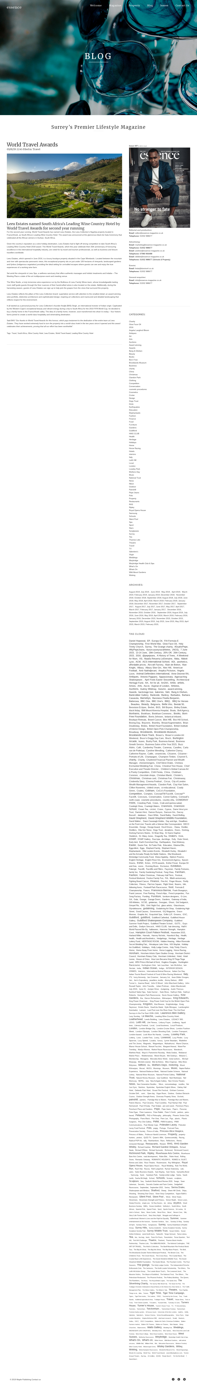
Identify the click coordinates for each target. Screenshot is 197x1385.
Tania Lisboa (181, 1234)
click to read (143, 146)
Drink (131, 404)
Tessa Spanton (179, 1237)
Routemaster (161, 1163)
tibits (140, 1293)
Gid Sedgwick (182, 902)
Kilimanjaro (166, 998)
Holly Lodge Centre (159, 947)
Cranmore (166, 806)
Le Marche (147, 1016)
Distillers (133, 830)
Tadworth (159, 1234)
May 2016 (148, 615)
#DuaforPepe (180, 646)
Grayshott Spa (155, 914)
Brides (144, 726)
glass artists (166, 905)
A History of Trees (166, 655)
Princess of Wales (136, 1134)
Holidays (132, 442)
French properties (176, 893)
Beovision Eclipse (137, 707)
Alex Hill (167, 667)
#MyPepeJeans (136, 649)
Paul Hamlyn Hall (175, 1103)
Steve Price (161, 1212)
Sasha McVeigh (141, 1178)
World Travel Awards (40, 232)
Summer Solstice (158, 1222)
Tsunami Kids (162, 1302)
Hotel (179, 956)
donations (169, 830)
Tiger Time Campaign (173, 1293)
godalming (148, 908)
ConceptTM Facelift (163, 794)
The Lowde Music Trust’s (156, 1271)
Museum (166, 1068)
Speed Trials (151, 1209)
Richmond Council (181, 1150)
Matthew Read (134, 1053)
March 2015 (139, 624)
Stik (185, 1212)
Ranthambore (153, 1141)
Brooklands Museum (137, 363)
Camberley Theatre (152, 747)
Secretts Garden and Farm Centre (159, 1184)
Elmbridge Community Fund (141, 857)
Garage (143, 899)
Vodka (131, 1321)
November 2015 (163, 618)
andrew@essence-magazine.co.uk (150, 251)
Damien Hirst (141, 812)
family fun (133, 872)
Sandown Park (151, 1175)
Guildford (133, 431)
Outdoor (132, 487)
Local (131, 463)
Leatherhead (136, 1019)
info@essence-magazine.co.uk (148, 280)
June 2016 (138, 615)
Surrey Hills (141, 1227)
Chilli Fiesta (156, 772)
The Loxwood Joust (174, 1271)
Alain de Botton (172, 664)
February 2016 (181, 615)
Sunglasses (134, 531)
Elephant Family (153, 848)
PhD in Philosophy (154, 1115)
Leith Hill (132, 460)
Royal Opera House (137, 510)
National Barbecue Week (149, 1071)
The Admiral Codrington (176, 1243)
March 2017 (134, 609)
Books (131, 357)
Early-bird (133, 842)
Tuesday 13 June (174, 1302)
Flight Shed (168, 884)
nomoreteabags (171, 1084)
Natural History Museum (145, 1078)
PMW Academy (167, 1122)
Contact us (36, 1379)
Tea (130, 537)
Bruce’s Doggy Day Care (152, 738)
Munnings (157, 1068)
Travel (36, 149)
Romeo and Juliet (136, 1163)
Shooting (132, 1194)
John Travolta (148, 986)
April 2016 (158, 615)
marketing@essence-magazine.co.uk (151, 245)
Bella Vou (167, 704)
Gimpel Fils (134, 905)
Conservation (134, 386)
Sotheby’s (166, 1206)
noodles (182, 1084)
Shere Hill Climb (174, 1191)
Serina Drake (177, 1187)
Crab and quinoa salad (171, 803)
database (142, 815)
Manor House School (138, 1046)
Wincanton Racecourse (166, 1343)
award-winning (175, 689)
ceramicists (160, 753)
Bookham (145, 713)
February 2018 (171, 601)
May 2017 (170, 607)
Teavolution (168, 1237)
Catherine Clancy (174, 750)
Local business (162, 1025)
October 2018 (140, 598)
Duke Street (182, 839)
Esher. (148, 863)
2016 (131, 327)
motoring (173, 1065)
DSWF (132, 839)
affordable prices (137, 664)
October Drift (134, 1093)
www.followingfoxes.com (174, 1353)
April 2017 (180, 607)
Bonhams (134, 713)
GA (130, 899)
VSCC (137, 1321)
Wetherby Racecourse (146, 1337)
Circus (167, 781)
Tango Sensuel (169, 1234)
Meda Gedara (171, 1053)
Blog (150, 5)
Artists (132, 686)
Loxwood (165, 1037)
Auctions (132, 342)
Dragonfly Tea (161, 836)
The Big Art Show (140, 1250)
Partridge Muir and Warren (178, 1100)
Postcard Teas (173, 1128)
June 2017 (160, 607)
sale (182, 1169)
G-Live (184, 896)
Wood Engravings (182, 1350)
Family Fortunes (182, 869)
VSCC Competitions (146, 1321)
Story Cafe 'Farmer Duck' (138, 1215)
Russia (147, 1169)
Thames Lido (134, 540)
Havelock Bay (173, 935)
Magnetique (158, 1043)
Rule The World (181, 1166)
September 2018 (154, 598)
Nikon (131, 484)
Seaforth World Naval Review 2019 (158, 1181)
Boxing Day (134, 723)
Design (132, 398)
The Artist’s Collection (151, 1247)
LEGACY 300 (177, 1019)
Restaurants (134, 501)
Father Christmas (147, 875)
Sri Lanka (179, 1209)
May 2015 (179, 621)
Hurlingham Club (149, 965)
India (139, 968)
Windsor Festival (181, 1343)
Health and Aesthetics (145, 938)
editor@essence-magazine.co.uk (149, 233)
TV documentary (180, 1306)
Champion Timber (167, 756)
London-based (135, 1034)
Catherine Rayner (137, 753)
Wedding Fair (167, 1327)
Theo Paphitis (183, 1290)
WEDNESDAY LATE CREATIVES (139, 1330)
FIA (166, 878)
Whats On (133, 569)
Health (132, 436)
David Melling (178, 815)
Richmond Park (137, 1153)
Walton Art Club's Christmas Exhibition (167, 1321)
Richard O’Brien (141, 1150)
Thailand (161, 1240)
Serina (167, 1187)
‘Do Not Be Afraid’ (178, 1356)
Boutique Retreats (137, 719)
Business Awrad (166, 741)
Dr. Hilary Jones (146, 836)
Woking (132, 575)
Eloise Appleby (161, 857)
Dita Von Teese (144, 830)
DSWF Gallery (144, 839)
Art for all (154, 683)
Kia (141, 998)
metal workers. (174, 1059)
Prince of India (152, 1131)
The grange (143, 1265)
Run (131, 1168)
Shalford (155, 1190)
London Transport (179, 1031)
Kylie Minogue (171, 1007)
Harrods (146, 935)
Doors (177, 830)
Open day (151, 1093)
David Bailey (165, 815)
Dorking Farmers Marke (139, 833)
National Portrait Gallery (165, 1075)
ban (168, 692)
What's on (147, 1340)
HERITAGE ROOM (150, 941)
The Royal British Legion (157, 1280)
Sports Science (168, 1209)
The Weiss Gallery (148, 1290)
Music (131, 475)
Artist (173, 682)
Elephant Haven (169, 848)
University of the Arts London (167, 1312)
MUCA (149, 1068)
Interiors (141, 971)
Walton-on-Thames (162, 1324)
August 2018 (167, 598)
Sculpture (134, 1181)
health (131, 938)
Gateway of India (179, 899)
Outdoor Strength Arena (145, 1097)
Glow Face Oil (135, 324)
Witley (179, 1346)
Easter (132, 845)
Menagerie (144, 1059)
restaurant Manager (136, 1144)
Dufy (174, 839)
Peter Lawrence (146, 1112)
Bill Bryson (167, 707)
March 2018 (158, 601)
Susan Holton (174, 1231)
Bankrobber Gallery (138, 695)
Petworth (140, 1115)
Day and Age (171, 821)
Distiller (184, 827)
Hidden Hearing (167, 941)
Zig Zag (143, 1356)
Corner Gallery (170, 797)
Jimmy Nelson (171, 980)
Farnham (180, 872)
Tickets (145, 1293)
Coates (140, 790)
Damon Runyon (155, 812)
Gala (136, 899)
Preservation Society (137, 1131)
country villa (168, 800)
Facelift (141, 869)
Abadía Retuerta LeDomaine (158, 658)
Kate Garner (152, 992)
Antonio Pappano (148, 677)
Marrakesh (178, 1050)
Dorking (185, 830)
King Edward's (180, 998)
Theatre (132, 543)
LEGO (131, 1022)
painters (143, 1100)
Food (131, 422)
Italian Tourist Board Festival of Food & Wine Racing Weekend (155, 974)
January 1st (165, 977)
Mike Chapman (171, 1062)
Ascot (146, 686)
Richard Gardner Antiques (165, 1147)
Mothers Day (134, 472)
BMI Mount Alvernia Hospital (155, 710)
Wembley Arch (156, 1330)
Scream (170, 1178)
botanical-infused (173, 716)
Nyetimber (150, 1087)
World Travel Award (63, 333)
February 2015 (152, 624)
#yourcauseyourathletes (158, 649)
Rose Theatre (149, 1163)
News (131, 481)
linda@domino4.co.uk (144, 268)
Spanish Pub (140, 1209)
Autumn (162, 689)
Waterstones (141, 1327)
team (147, 1237)
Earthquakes (134, 407)
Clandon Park (135, 377)
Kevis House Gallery (170, 995)
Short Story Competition (164, 1194)
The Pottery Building (171, 1277)
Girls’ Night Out (153, 905)
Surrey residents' (155, 1228)
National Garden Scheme (170, 1071)
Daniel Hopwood (137, 641)
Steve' (169, 1212)
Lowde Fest (147, 1038)
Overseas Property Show (166, 1097)
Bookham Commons (162, 713)
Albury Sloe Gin (153, 667)
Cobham (149, 790)
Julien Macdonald (178, 986)
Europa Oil (157, 641)
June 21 (142, 989)
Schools (132, 516)
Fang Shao (168, 872)
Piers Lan (164, 1119)
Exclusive (164, 866)
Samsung (133, 513)
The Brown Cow (173, 1253)
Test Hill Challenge (140, 1240)
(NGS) (175, 649)
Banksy (165, 695)
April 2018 (148, 601)
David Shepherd (137, 818)
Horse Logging (165, 950)
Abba (176, 658)
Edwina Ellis (179, 845)
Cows (155, 803)
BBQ (167, 701)
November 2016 (136, 612)
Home (131, 445)
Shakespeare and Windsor (139, 1191)
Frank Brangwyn (180, 890)
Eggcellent (133, 848)
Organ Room (161, 1093)
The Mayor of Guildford (150, 1274)
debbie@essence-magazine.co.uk (149, 257)
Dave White (153, 815)
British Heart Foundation (160, 726)
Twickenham (141, 1309)
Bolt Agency (183, 710)
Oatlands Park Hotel (142, 1090)
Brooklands (146, 732)
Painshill (132, 490)
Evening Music (152, 866)
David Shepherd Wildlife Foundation (167, 818)
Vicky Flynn (179, 1315)
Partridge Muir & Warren (157, 1100)
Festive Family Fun (154, 878)
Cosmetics (133, 392)
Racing (181, 1138)
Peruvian (183, 1109)
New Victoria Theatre (176, 1081)
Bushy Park (151, 741)
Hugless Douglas (168, 962)
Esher (140, 863)
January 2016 (135, 618)
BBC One (145, 701)
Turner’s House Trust (163, 1306)
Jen (130, 980)
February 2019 (140, 595)
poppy (155, 1128)
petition (180, 1112)
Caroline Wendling (155, 750)
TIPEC (159, 1296)
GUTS (178, 923)
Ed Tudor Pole (155, 845)
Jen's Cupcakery (141, 980)
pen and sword (168, 1106)
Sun (167, 1222)
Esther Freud (171, 863)
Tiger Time (155, 1293)
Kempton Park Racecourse (148, 995)
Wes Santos (167, 1330)
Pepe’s (175, 1109)
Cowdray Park (144, 803)
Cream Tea (143, 809)
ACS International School (155, 661)
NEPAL (141, 1081)
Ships (184, 1191)
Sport (131, 525)
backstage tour (145, 692)
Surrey (132, 534)
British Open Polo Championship (162, 729)
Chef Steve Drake (164, 763)
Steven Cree (177, 1212)
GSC (185, 914)
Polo (131, 495)
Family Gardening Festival (150, 872)
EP (148, 641)
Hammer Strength (167, 929)
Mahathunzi (169, 1043)
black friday (134, 710)
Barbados (175, 695)
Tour (180, 1296)
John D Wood (157, 983)
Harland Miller (135, 935)
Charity (132, 321)
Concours (142, 797)
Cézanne (171, 753)
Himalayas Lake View (158, 944)
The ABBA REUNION (158, 1243)
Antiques (132, 333)
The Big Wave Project (170, 1250)
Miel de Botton (157, 1062)
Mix (148, 1065)
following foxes (135, 887)
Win (156, 1343)
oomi (143, 1093)
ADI (173, 662)
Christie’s (178, 775)
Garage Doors (154, 899)
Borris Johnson (156, 716)
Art (130, 336)
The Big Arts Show (154, 1250)
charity (132, 369)
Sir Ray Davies (156, 1203)
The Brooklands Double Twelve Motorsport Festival (147, 1253)
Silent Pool (133, 519)
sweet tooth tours (148, 1234)
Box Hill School (180, 719)
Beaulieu (135, 704)
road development (150, 1156)
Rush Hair (138, 1169)
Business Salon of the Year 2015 (160, 744)
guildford (145, 917)
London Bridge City (147, 1028)
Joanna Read (143, 983)
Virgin (131, 554)
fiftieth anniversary (178, 878)
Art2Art (164, 683)
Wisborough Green (149, 1346)
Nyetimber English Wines (166, 1087)
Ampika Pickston (166, 670)
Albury (140, 667)
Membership (134, 1059)
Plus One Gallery (144, 1122)
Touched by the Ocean (170, 1296)
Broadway (134, 732)
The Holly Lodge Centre (160, 1265)
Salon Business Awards (144, 1172)
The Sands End (171, 1280)
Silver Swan (176, 1197)
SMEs (145, 1206)
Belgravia (155, 704)
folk (184, 884)
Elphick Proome (177, 857)
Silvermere (133, 1200)
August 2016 (177, 612)
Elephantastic (134, 413)
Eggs (142, 848)
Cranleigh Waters (151, 806)
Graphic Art (142, 914)
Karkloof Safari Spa (137, 992)
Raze (162, 1141)
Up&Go (180, 1312)
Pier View (155, 1119)
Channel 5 (182, 756)
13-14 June (141, 652)
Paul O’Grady (145, 1106)
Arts (130, 339)
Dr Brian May (157, 833)
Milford (142, 1065)
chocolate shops (147, 775)
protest (139, 1138)
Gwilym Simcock (146, 926)
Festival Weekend (137, 878)
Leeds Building (150, 1019)
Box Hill (167, 719)
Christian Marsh (164, 775)
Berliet (151, 707)
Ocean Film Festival (160, 1090)
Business (133, 366)
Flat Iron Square (154, 884)
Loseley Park (134, 469)
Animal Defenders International (152, 673)
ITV (130, 977)
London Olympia (143, 1031)
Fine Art (164, 881)
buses (141, 741)
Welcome (96, 5)
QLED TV (147, 1138)
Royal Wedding (167, 1166)
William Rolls (149, 1343)
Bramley (156, 723)
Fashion (132, 416)
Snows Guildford (155, 1206)
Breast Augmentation (171, 723)
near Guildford (162, 1078)
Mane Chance (182, 1043)
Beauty (132, 354)
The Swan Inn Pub (175, 1284)
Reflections (170, 1141)
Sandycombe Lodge (167, 1175)
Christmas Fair (165, 778)
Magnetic (147, 1043)
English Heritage (136, 860)
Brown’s (160, 735)
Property (134, 5)
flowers (178, 884)
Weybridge (133, 560)
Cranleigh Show (136, 806)
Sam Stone (170, 1172)
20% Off (167, 652)
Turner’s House (145, 1305)
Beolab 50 (179, 704)
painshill (133, 1099)
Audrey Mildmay (148, 689)
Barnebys (145, 698)
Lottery (132, 1038)
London (132, 466)
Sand (142, 1175)
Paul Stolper (156, 1106)
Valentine (132, 1315)
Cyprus (168, 809)
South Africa (22, 333)
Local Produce (176, 1025)
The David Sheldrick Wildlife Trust (165, 1259)
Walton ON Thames (147, 1324)
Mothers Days (159, 1065)
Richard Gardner (144, 1147)
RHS (131, 504)
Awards (132, 348)
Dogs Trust (133, 401)
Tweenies (132, 1309)
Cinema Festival (154, 781)
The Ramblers (134, 1281)
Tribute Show (179, 1299)
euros (141, 866)
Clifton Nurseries (137, 787)
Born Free (133, 360)
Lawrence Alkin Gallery (173, 1013)
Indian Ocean (150, 968)
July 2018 (178, 598)
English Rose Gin (152, 860)
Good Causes (142, 911)
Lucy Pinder (177, 1038)
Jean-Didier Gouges (180, 977)
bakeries (159, 692)
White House (159, 1340)
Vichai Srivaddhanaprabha (165, 1315)
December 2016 (174, 609)
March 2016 (168, 615)
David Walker (135, 821)
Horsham (134, 953)
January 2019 (154, 595)
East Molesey (178, 842)
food (171, 887)
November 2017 (156, 604)
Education (133, 410)
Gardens (132, 428)
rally (145, 1141)
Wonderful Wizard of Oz (167, 1350)
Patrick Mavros (135, 1103)
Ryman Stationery (172, 1169)
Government (155, 911)
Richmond (168, 1150)
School (151, 1178)
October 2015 (177, 618)
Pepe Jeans (134, 492)
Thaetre (152, 1240)
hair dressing (174, 926)
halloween (153, 929)
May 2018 (138, 601)
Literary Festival (141, 1025)
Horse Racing (135, 448)
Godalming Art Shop (165, 908)
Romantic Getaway (142, 1160)
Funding (145, 896)
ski (165, 1203)
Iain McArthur (176, 965)
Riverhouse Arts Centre (167, 1153)
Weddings (133, 557)
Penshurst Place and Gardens (140, 1109)
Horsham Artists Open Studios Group (157, 953)
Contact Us (182, 5)
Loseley (166, 1034)
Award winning (135, 345)
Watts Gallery (154, 1327)
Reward (163, 1144)
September (144, 1187)
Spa (130, 522)
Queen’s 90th (158, 1138)
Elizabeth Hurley (169, 851)
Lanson (142, 1010)
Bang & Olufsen (135, 351)
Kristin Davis (143, 1007)
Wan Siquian (174, 1324)
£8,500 (158, 1356)
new (147, 1081)
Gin (142, 905)
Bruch (168, 738)
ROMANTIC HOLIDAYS (161, 1160)
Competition (134, 383)
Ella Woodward (174, 854)
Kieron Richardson (152, 998)
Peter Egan (133, 1112)
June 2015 (169, 621)
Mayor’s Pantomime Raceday (153, 1053)
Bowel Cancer (154, 719)
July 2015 (160, 621)
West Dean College (142, 1334)
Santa (178, 1175)
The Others (179, 1274)
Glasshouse (179, 905)
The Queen (184, 1277)
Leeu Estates (49, 333)
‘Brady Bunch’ (167, 1356)
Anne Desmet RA (180, 673)
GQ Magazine (169, 911)
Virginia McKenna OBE (149, 1318)
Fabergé (132, 869)
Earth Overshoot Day (148, 842)
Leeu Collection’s (82, 232)
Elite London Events (151, 851)
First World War (153, 644)
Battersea (134, 701)
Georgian (163, 902)
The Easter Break (158, 1262)
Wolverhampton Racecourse (148, 1350)
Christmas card (149, 778)
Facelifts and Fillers (154, 869)
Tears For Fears (156, 1237)
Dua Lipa (156, 839)
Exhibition (176, 866)
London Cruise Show (165, 1028)
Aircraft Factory (155, 664)
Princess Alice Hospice (171, 1131)
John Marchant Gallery (173, 983)
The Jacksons (148, 1268)
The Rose (144, 1280)
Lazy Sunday (134, 1016)
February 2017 (146, 609)
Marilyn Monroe (144, 1050)
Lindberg (176, 1022)
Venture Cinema (150, 1315)
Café (138, 747)
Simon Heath (171, 1200)
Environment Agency (171, 860)
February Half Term (165, 875)
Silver (168, 1197)
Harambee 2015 (178, 932)
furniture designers (171, 896)
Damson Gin (169, 812)
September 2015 (136, 621)
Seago (176, 1181)
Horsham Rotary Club (147, 956)
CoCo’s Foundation (165, 790)
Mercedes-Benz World (158, 1059)
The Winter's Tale (161, 1290)
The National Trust (167, 1274)
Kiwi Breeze (159, 1004)
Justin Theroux (177, 989)
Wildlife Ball (139, 1343)
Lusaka (153, 1040)
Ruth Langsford (157, 1169)
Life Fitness (152, 1022)
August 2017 (140, 607)
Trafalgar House (159, 1299)
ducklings (166, 839)
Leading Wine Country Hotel (82, 333)
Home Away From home (147, 950)
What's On (133, 566)
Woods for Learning (135, 1353)
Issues (164, 5)
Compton (148, 794)
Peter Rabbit (158, 1112)
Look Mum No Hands (152, 1034)
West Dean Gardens (156, 1334)
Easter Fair (142, 845)
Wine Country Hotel (35, 333)
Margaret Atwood (169, 1046)
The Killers (181, 1268)
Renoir (179, 1141)
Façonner (169, 869)
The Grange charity (163, 646)
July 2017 (151, 607)
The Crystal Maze (175, 1256)
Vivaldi (175, 1318)
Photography (134, 1119)
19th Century (155, 652)
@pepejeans (148, 655)
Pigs (171, 1119)
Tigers (131, 1296)
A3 (140, 658)
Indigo (161, 968)
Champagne (151, 756)
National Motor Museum (145, 1075)
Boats (173, 710)
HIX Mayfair (175, 944)
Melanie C (183, 1056)
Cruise (132, 395)
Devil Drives (167, 827)
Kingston (147, 1004)
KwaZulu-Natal (156, 1007)
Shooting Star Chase (146, 1194)
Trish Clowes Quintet (141, 1302)
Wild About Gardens (137, 572)
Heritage (132, 439)
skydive (177, 1203)
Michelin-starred (144, 1062)
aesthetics (182, 662)
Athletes (175, 686)
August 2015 (149, 621)
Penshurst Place (182, 1106)
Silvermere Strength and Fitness (151, 1200)
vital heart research (164, 1318)
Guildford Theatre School (162, 923)
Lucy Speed (143, 1040)
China (131, 371)
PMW (156, 1121)
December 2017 (141, 604)
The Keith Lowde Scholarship (165, 1268)
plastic (177, 1119)
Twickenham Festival (168, 1309)
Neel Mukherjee (175, 1078)
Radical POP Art (135, 1141)
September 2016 (164, 612)
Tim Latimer (151, 1296)
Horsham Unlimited (166, 956)
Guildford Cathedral (160, 917)
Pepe (157, 1109)
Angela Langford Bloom (139, 330)
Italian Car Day (178, 971)
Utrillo (186, 1312)
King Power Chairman (138, 1001)
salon (131, 1172)
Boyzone (146, 723)
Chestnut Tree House (172, 766)
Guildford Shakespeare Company (154, 920)
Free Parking (149, 893)
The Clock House (148, 1256)
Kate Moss (164, 992)
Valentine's (133, 552)
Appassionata (166, 677)
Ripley (131, 507)
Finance (132, 419)
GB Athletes (134, 902)
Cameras (167, 747)
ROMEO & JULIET (179, 1160)
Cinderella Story (136, 781)
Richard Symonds (156, 1150)
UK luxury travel (151, 1312)
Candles (177, 747)
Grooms (177, 914)
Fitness (142, 884)
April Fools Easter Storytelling (160, 679)
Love (139, 1038)
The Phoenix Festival (154, 1277)
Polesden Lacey (168, 1124)
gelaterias (153, 902)
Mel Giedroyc (172, 1056)
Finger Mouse (175, 881)
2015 (131, 655)
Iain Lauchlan (163, 965)
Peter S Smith (170, 1112)
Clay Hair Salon (180, 784)
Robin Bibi (163, 1156)
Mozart (142, 1068)
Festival (178, 875)
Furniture (133, 425)
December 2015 (148, 618)
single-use (146, 1203)
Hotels (131, 451)
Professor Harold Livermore (155, 1134)
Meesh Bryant (159, 1056)
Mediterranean (147, 1056)
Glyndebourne (135, 908)
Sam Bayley (159, 1172)
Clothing (132, 380)
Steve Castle (151, 1212)
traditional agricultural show (144, 1299)
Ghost (171, 902)
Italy (131, 457)
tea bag (141, 1237)
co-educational (168, 787)
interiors (132, 454)
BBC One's (157, 701)
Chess (157, 766)
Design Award (154, 827)
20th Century (179, 652)
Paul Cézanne (148, 1103)
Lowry (156, 1038)
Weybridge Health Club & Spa (141, 563)
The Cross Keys (162, 1256)
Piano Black (145, 1119)
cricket (153, 809)
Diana (177, 827)
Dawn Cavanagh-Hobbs (153, 821)
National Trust (135, 478)
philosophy (167, 1115)
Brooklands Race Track (141, 735)
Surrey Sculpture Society (172, 1228)
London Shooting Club (160, 1031)
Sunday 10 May (176, 1222)
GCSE (144, 902)
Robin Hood (173, 1156)
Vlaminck (181, 1318)
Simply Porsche (134, 1203)
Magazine (115, 5)
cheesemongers (146, 763)
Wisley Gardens (165, 1346)
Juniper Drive (153, 989)
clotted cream (153, 787)
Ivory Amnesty (139, 977)
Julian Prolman (162, 986)
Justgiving (165, 989)
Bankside (154, 695)
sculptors (177, 1178)
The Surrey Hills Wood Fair (158, 1284)
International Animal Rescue (158, 971)
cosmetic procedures (138, 389)
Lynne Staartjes (170, 1040)
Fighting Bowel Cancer (139, 881)
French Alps (161, 893)
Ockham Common (177, 1090)
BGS (158, 707)
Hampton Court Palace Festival (152, 932)
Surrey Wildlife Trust (157, 1231)
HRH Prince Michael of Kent (147, 962)
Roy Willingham (174, 1163)
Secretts (141, 1184)
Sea (142, 1181)
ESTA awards (158, 863)
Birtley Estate (180, 707)
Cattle (150, 753)
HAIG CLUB (134, 433)
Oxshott (180, 1097)
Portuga (163, 1128)
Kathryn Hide (176, 992)
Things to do (133, 1293)
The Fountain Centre (174, 1262)
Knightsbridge (172, 1004)
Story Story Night (155, 1215)
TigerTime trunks (140, 1296)
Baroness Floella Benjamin (165, 698)
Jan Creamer (152, 977)
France (146, 890)
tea (136, 1237)
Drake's (173, 836)
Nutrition (141, 1087)
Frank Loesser (135, 893)
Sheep (163, 1191)
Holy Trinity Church (178, 947)
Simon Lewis (182, 1200)
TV (130, 549)
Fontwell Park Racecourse (155, 887)
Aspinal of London (160, 686)
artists (180, 682)
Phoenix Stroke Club (181, 1115)
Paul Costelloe (160, 1103)
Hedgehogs (162, 938)
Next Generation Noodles (147, 1084)
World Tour (146, 1353)
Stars (131, 528)
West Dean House (171, 1334)
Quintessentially (171, 1138)
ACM (138, 662)
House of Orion (142, 959)
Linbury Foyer (164, 1022)
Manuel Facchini (155, 1046)
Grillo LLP (168, 914)
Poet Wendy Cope (151, 1125)
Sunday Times (141, 1225)
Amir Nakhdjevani (148, 670)
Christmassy (179, 778)
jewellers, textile (156, 980)
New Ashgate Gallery (158, 1081)
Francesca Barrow (161, 890)
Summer (174, 1218)
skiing (169, 1203)
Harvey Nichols (158, 935)
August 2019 (134, 592)
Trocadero (152, 1302)
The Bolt (183, 1250)
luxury (159, 1040)
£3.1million (151, 1356)
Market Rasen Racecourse (162, 1050)
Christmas (133, 374)
